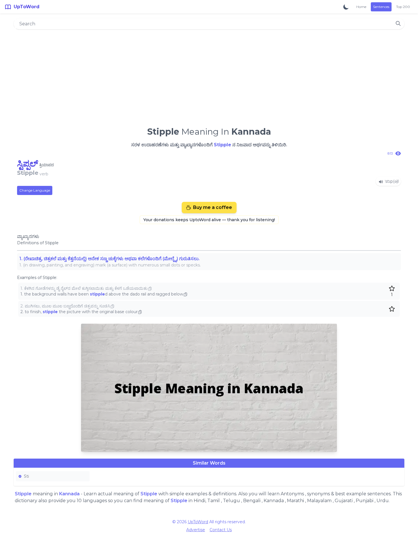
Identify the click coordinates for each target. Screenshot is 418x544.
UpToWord (198, 521)
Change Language (34, 190)
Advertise (195, 529)
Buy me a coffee (212, 207)
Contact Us (221, 529)
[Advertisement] (209, 76)
